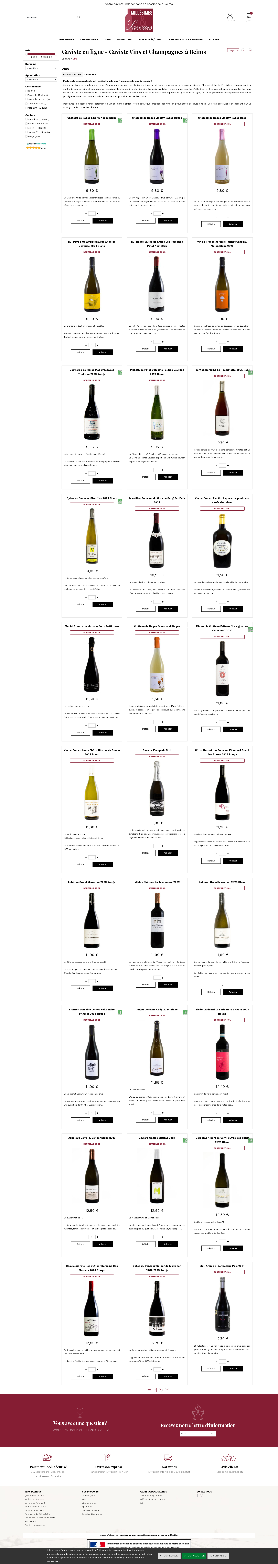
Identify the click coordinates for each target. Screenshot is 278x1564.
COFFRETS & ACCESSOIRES (185, 39)
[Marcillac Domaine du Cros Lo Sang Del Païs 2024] (157, 568)
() (43, 148)
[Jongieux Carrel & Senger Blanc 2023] (92, 1203)
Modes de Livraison (34, 1499)
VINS (108, 39)
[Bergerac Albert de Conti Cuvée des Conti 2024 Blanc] (222, 1207)
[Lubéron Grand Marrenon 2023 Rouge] (92, 947)
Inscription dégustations (151, 1495)
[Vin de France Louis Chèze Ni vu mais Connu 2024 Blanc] (92, 820)
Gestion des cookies (35, 1525)
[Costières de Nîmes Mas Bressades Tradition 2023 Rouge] (92, 439)
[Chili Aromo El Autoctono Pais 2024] (222, 1331)
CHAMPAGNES (89, 39)
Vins (75, 58)
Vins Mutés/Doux (150, 39)
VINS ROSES (66, 39)
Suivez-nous (204, 1491)
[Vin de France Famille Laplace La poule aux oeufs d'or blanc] (222, 568)
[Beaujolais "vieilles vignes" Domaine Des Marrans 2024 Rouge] (92, 1336)
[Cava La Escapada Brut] (157, 816)
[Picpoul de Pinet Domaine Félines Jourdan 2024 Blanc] (157, 439)
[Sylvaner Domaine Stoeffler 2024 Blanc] (92, 563)
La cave (66, 58)
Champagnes (88, 1495)
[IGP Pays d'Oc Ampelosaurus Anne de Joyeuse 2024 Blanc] (92, 311)
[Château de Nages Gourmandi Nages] (157, 692)
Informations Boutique (35, 1506)
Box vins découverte (92, 1514)
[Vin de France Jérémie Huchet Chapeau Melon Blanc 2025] (222, 311)
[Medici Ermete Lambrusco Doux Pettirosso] (92, 692)
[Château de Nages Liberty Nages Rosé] (222, 183)
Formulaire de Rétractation (38, 1514)
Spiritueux (87, 1506)
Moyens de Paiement (35, 1503)
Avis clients (30, 1521)
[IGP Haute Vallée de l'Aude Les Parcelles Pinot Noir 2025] (157, 311)
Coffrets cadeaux (90, 1510)
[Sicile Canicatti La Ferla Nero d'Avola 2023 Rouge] (222, 1079)
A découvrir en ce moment (152, 1499)
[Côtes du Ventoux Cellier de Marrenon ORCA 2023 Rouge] (157, 1336)
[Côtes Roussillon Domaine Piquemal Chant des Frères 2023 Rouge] (222, 820)
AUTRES (214, 39)
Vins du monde (89, 1503)
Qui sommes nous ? (34, 1495)
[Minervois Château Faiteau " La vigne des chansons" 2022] (222, 696)
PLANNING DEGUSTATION (153, 1491)
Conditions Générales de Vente (40, 1518)
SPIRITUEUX (125, 39)
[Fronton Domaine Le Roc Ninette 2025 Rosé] (222, 435)
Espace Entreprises (34, 1510)
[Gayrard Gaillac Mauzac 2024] (157, 1203)
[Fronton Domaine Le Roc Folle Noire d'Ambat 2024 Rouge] (92, 1079)
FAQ (141, 1503)
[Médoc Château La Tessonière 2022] (157, 947)
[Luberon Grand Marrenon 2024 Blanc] (222, 947)
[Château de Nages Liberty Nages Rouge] (157, 183)
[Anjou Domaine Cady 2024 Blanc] (157, 1075)
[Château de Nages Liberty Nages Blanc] (92, 183)
